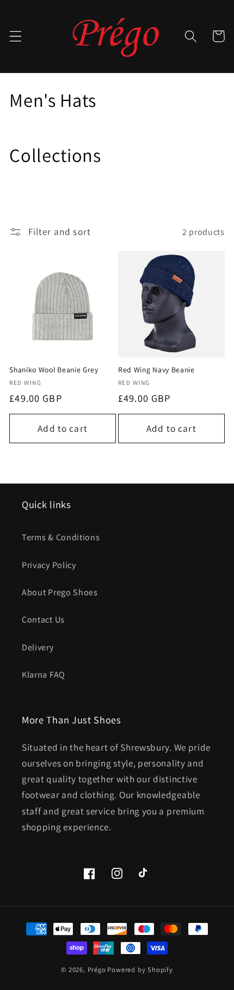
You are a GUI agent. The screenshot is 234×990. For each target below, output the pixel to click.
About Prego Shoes (60, 592)
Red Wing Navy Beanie (156, 370)
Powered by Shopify (140, 969)
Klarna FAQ (43, 674)
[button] (15, 36)
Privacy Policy (49, 565)
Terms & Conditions (61, 537)
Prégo (97, 969)
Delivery (38, 647)
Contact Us (43, 619)
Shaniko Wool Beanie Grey (53, 370)
